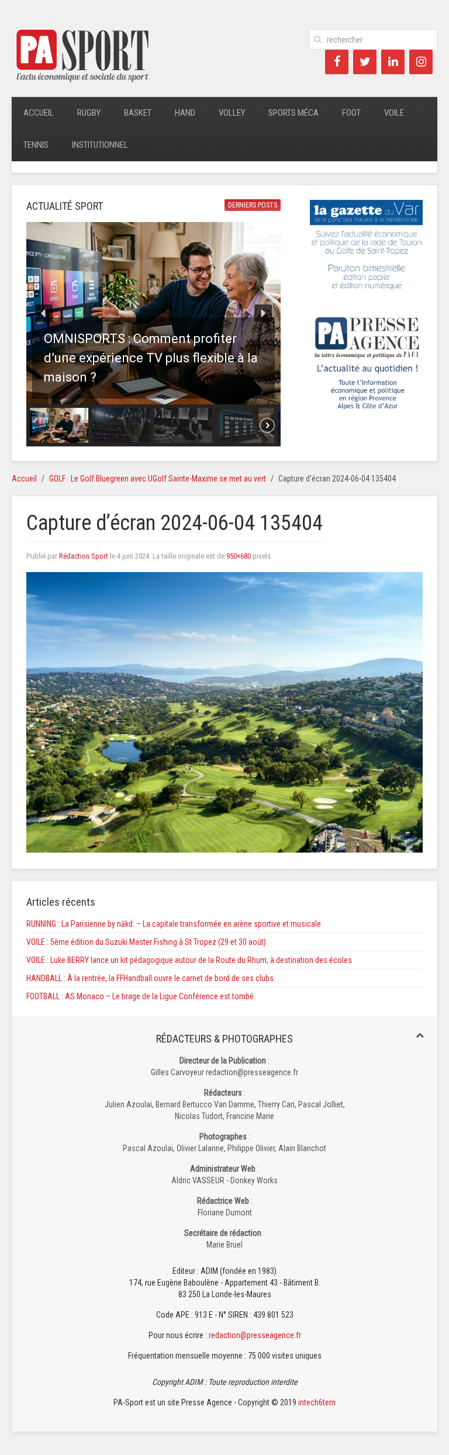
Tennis (36, 145)
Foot (351, 113)
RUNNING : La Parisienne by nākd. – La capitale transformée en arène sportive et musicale (173, 924)
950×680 (238, 556)
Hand (185, 113)
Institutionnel (100, 145)
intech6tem (317, 1402)
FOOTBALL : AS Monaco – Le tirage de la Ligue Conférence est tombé (140, 996)
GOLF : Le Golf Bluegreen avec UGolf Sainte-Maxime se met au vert (157, 478)
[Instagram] (421, 62)
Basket (137, 113)
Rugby (89, 113)
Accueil (38, 113)
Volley (232, 113)
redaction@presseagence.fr (255, 1335)
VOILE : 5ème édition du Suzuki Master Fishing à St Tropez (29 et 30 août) (146, 942)
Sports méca (293, 113)
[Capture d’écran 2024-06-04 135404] (224, 711)
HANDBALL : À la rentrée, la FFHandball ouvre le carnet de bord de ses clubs (150, 978)
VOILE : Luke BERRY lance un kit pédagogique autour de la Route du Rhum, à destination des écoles (189, 960)
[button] (153, 313)
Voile (394, 113)
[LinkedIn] (393, 62)
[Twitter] (365, 62)
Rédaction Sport (83, 556)
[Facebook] (336, 62)
